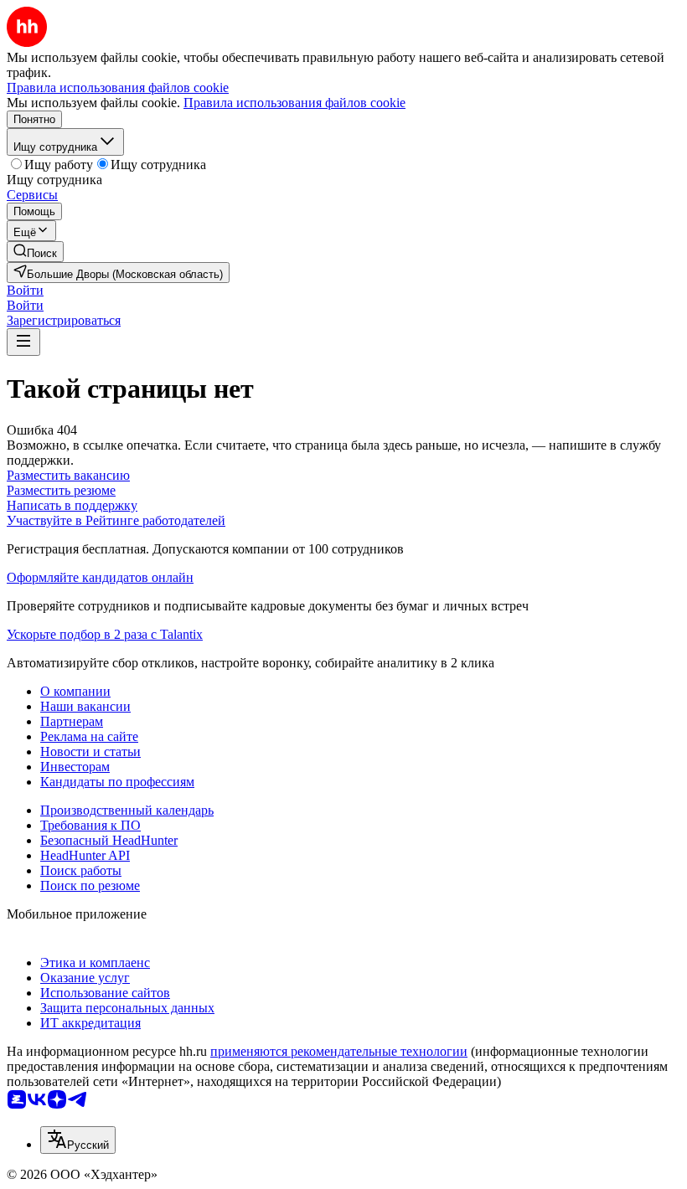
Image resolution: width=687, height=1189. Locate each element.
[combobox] (78, 1140)
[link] (35, 251)
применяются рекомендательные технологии (338, 1051)
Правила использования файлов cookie (294, 102)
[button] (25, 290)
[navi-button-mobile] (23, 342)
